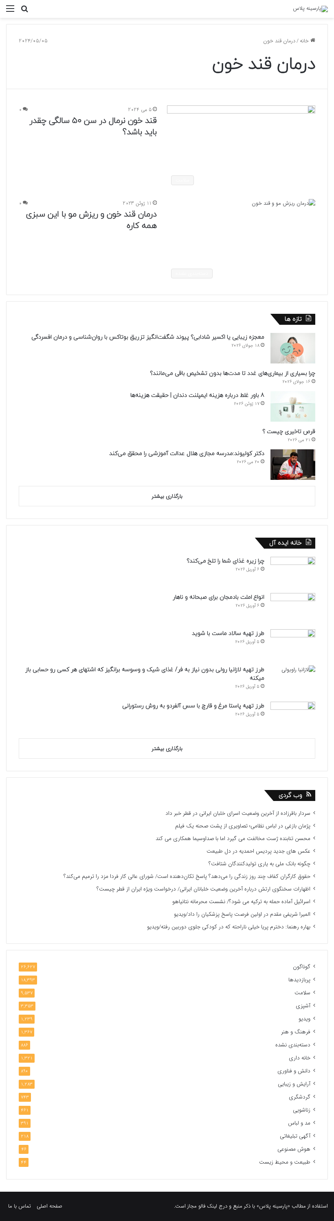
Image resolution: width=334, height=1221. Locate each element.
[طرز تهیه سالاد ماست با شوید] (292, 644)
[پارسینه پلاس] (310, 9)
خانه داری (299, 1058)
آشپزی (303, 1006)
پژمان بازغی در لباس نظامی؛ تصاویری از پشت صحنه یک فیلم (242, 826)
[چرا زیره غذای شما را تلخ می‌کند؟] (292, 572)
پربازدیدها (299, 980)
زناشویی (301, 1110)
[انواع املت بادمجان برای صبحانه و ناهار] (292, 608)
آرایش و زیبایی (294, 1084)
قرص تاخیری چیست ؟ (288, 431)
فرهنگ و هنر (295, 1032)
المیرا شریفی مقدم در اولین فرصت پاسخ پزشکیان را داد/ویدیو (242, 914)
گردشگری (299, 1097)
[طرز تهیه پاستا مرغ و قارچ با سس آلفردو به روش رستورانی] (292, 717)
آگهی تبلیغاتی (295, 1136)
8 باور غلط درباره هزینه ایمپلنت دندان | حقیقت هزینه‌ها (197, 395)
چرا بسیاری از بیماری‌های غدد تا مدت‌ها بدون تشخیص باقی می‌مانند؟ (232, 373)
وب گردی (290, 795)
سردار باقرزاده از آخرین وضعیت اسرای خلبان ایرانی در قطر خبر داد (237, 813)
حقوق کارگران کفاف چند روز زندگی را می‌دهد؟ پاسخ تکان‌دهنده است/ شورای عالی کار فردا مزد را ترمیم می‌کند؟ (187, 876)
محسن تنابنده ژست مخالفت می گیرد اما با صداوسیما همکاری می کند (233, 838)
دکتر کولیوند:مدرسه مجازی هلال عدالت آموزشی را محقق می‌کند (186, 453)
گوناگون (301, 967)
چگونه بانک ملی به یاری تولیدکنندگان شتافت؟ (259, 864)
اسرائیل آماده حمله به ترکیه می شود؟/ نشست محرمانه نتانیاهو (241, 901)
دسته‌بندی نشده (292, 1045)
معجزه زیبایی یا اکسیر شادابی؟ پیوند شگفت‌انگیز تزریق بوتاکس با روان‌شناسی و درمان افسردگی (147, 337)
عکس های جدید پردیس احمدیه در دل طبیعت (258, 851)
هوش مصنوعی (293, 1149)
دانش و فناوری (293, 1071)
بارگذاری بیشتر (167, 496)
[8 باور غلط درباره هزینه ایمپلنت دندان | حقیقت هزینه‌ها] (292, 406)
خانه (305, 41)
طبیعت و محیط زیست (284, 1162)
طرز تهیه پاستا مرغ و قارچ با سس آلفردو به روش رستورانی (193, 706)
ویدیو (304, 1019)
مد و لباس (299, 1123)
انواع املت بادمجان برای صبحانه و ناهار (218, 597)
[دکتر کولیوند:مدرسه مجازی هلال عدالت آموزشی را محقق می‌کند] (292, 464)
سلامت (302, 993)
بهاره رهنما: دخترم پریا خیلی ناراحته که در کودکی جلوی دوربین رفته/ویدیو (228, 927)
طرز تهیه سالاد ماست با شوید (228, 633)
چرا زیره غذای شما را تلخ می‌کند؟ (225, 561)
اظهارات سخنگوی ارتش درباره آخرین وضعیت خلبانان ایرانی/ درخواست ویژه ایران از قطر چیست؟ (203, 889)
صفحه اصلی (49, 1206)
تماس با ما (19, 1206)
